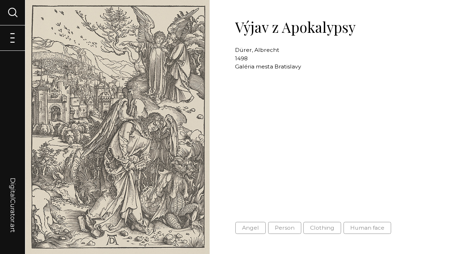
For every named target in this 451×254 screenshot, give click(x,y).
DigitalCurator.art (13, 197)
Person (285, 227)
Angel (250, 227)
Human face (367, 227)
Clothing (322, 227)
